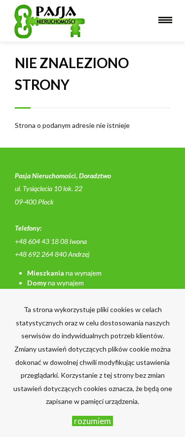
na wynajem (64, 273)
